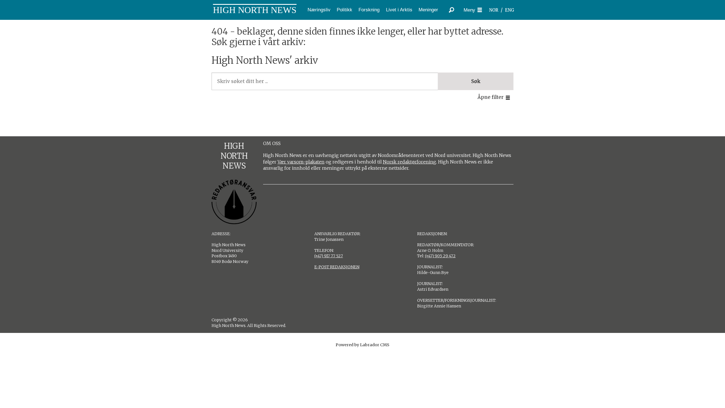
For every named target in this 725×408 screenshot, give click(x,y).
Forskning (369, 9)
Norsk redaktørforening (409, 162)
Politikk (344, 9)
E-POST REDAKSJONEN (336, 266)
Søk (475, 81)
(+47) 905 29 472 (440, 255)
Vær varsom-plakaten (301, 162)
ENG (509, 10)
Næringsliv (319, 9)
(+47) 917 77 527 (328, 255)
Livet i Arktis (399, 9)
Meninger (428, 9)
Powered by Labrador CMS (362, 344)
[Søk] (452, 10)
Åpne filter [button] (490, 97)
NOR (493, 10)
